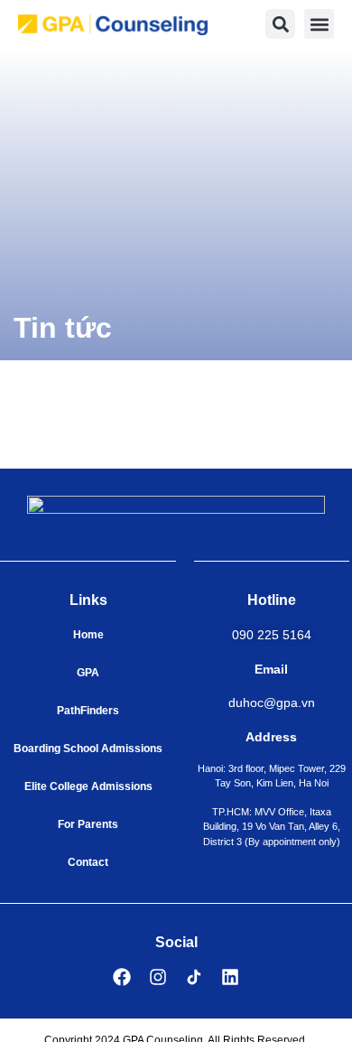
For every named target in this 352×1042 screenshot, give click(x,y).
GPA (88, 672)
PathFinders (88, 710)
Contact (88, 862)
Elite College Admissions (88, 786)
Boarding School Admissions (88, 748)
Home (88, 634)
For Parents (88, 824)
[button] (319, 24)
